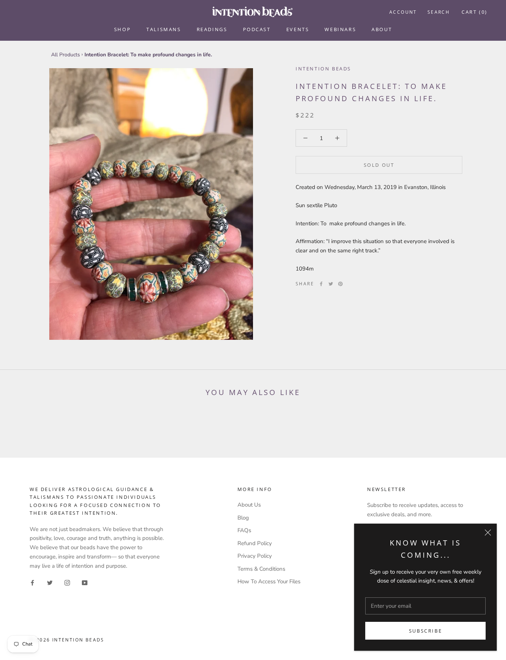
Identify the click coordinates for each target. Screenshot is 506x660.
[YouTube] (84, 582)
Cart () (474, 12)
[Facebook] (321, 284)
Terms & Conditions (261, 569)
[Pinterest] (340, 284)
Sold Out (379, 165)
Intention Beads (323, 68)
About (382, 29)
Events (297, 29)
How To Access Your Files (268, 581)
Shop (122, 29)
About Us (249, 504)
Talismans (163, 29)
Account (403, 12)
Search (438, 12)
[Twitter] (331, 284)
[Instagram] (67, 582)
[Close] (488, 532)
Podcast (257, 29)
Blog (243, 517)
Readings (212, 29)
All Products (65, 54)
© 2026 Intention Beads (67, 640)
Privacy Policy (254, 556)
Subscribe (425, 630)
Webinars (340, 29)
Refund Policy (254, 543)
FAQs (244, 530)
